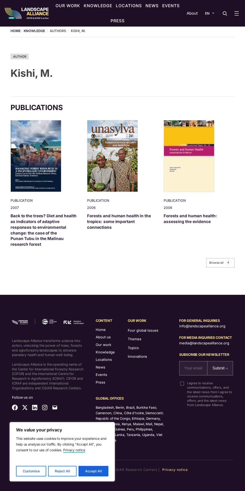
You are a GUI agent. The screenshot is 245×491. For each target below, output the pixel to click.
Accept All (93, 471)
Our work (103, 345)
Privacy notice (74, 450)
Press (100, 382)
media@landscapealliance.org (204, 343)
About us (103, 337)
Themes (134, 339)
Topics (133, 348)
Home (101, 330)
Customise (31, 471)
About (192, 13)
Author (19, 56)
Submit (218, 368)
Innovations (137, 356)
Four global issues (143, 330)
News (100, 367)
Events (101, 375)
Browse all (219, 262)
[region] (62, 451)
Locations (104, 359)
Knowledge (34, 31)
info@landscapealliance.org (202, 326)
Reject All (62, 471)
